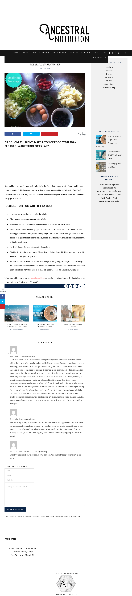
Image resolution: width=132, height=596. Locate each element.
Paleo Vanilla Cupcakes (109, 184)
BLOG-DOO (73, 594)
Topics (84, 52)
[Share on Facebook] (13, 134)
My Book (109, 81)
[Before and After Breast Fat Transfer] (73, 313)
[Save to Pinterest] (49, 134)
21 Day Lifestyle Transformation (22, 548)
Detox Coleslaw (109, 188)
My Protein (99, 58)
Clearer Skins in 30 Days (23, 552)
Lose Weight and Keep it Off (23, 555)
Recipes (109, 67)
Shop (73, 52)
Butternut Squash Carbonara (109, 191)
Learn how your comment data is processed (60, 516)
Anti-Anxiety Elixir (109, 198)
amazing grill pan (38, 278)
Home (17, 52)
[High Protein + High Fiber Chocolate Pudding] (45, 313)
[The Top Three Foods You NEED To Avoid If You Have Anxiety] (17, 313)
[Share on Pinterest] (66, 286)
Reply (32, 356)
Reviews (109, 70)
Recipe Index (40, 52)
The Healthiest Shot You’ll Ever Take (115, 154)
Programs (58, 52)
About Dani (109, 84)
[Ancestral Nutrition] (66, 32)
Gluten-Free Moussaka (109, 201)
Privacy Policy (109, 87)
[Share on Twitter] (31, 134)
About (26, 52)
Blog (45, 58)
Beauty (109, 74)
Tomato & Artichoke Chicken (109, 194)
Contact (99, 52)
